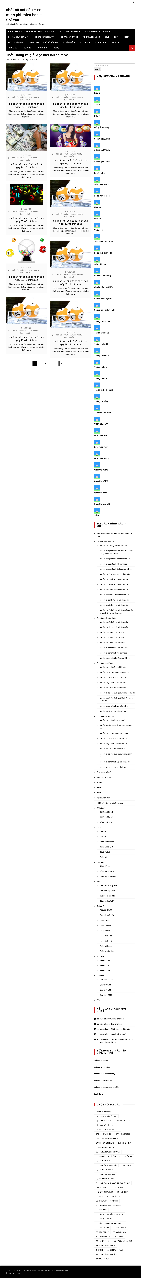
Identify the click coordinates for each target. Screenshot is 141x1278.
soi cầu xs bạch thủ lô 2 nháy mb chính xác (116, 569)
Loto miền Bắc (100, 435)
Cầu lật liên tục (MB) (103, 287)
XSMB (107, 37)
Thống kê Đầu (100, 367)
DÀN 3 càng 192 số (123, 1134)
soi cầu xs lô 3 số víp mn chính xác (113, 749)
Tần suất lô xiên (102, 1259)
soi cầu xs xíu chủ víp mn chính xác (113, 767)
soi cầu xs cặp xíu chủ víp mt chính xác (114, 672)
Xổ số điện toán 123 (103, 253)
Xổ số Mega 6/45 (101, 184)
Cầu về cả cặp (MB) (103, 298)
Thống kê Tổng (101, 401)
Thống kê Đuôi (100, 378)
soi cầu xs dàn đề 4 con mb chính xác (114, 579)
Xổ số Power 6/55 (102, 196)
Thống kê (12, 48)
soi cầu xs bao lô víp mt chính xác (112, 667)
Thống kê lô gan (101, 333)
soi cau (17, 1273)
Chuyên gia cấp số (69, 37)
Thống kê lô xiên (101, 344)
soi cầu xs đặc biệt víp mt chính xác (113, 677)
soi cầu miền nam (119, 1232)
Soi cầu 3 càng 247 (114, 1196)
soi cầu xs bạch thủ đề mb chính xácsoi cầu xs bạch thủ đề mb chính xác (115, 1040)
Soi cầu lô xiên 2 (102, 1232)
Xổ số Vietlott (105, 852)
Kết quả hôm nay (16, 42)
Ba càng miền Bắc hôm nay (106, 1116)
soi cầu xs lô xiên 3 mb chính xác (112, 637)
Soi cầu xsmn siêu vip (44, 37)
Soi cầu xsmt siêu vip (18, 37)
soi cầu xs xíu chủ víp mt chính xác (113, 711)
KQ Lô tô (27, 48)
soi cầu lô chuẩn (119, 1228)
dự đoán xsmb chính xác (105, 1174)
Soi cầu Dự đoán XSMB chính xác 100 (110, 1223)
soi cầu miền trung (103, 1236)
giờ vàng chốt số (116, 1187)
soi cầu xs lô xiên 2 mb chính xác (112, 632)
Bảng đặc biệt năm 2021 (105, 1125)
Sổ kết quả (68, 42)
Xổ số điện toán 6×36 (108, 877)
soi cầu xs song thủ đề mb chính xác (114, 648)
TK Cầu (114, 42)
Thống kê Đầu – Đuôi (103, 390)
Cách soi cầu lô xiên (104, 1134)
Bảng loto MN (105, 965)
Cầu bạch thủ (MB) (102, 276)
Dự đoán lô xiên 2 (103, 1161)
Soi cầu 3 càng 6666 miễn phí (107, 1201)
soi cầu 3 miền (101, 1210)
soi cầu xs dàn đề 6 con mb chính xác (114, 584)
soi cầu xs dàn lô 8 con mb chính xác (114, 622)
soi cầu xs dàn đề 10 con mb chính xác (114, 595)
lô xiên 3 (99, 1196)
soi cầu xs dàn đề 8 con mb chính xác (114, 590)
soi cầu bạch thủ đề (104, 1219)
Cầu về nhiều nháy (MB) (104, 310)
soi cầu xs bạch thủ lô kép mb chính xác (115, 559)
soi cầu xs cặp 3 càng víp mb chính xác (115, 574)
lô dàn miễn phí (123, 1192)
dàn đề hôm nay (124, 1143)
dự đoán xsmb (126, 1165)
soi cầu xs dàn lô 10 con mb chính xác (114, 600)
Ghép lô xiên (101, 1187)
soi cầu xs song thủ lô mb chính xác (113, 653)
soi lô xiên (119, 1236)
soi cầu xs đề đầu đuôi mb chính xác (114, 627)
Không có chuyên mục (104, 1192)
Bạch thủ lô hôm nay (104, 1121)
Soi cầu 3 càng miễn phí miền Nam (109, 1205)
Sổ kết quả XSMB (102, 139)
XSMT (126, 37)
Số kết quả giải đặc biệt (123, 1241)
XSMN (116, 37)
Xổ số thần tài (100, 264)
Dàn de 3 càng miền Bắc (105, 1143)
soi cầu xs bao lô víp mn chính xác (113, 720)
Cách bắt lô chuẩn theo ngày (108, 1130)
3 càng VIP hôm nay (103, 1112)
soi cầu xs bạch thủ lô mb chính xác (113, 564)
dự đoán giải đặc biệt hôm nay (108, 1147)
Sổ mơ (56, 48)
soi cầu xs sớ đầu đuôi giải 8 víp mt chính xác (117, 693)
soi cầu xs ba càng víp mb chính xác (113, 546)
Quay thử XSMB (101, 470)
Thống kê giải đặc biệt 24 (105, 1245)
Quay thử (42, 48)
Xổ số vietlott (100, 173)
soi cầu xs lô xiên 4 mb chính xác (112, 643)
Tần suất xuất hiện (102, 413)
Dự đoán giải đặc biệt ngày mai (108, 1152)
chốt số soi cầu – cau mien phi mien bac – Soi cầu (25, 15)
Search (97, 69)
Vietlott (84, 42)
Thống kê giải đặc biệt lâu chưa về (109, 1250)
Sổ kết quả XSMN (102, 150)
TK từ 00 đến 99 (101, 424)
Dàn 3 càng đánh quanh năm (107, 1138)
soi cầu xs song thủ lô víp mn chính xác (115, 762)
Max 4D (97, 218)
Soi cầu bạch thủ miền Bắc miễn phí (109, 1214)
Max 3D (97, 207)
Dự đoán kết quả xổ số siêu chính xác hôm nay (114, 1156)
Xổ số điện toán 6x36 (103, 241)
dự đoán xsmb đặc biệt (105, 1179)
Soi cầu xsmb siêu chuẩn (96, 32)
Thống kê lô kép (101, 355)
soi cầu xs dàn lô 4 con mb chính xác (114, 605)
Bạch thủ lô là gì (123, 1121)
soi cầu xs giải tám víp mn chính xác (113, 744)
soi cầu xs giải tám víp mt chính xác (113, 683)
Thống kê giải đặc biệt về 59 (106, 1254)
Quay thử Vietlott (102, 504)
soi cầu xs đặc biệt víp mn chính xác (113, 738)
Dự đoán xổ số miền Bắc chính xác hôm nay (113, 1183)
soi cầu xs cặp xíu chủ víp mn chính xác (115, 733)
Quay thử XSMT (101, 492)
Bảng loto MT (105, 960)
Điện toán (99, 42)
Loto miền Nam (101, 447)
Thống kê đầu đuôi (102, 321)
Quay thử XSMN (101, 481)
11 (56, 364)
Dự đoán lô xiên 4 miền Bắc (106, 1165)
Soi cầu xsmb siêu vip (68, 32)
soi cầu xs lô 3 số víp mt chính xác (113, 688)
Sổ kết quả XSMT (102, 161)
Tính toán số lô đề (91, 37)
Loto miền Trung (101, 458)
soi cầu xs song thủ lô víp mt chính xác (114, 706)
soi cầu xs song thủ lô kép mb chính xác (115, 658)
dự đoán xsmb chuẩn (104, 1170)
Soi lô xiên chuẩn (102, 1241)
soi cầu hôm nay (102, 1228)
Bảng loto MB (105, 971)
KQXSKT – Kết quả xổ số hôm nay (43, 42)
